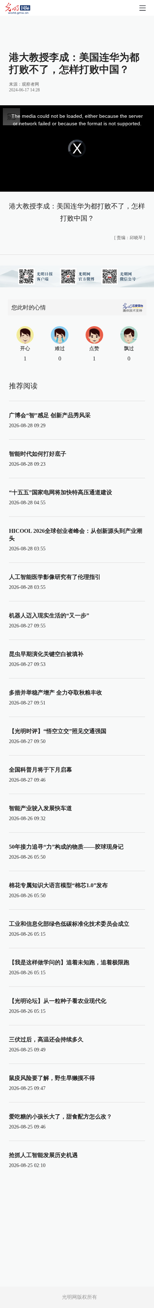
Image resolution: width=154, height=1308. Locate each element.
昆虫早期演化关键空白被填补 (46, 654)
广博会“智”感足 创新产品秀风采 (50, 415)
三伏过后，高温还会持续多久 (46, 1039)
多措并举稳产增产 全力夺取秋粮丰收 (55, 693)
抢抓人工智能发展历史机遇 (43, 1155)
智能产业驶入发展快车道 (40, 808)
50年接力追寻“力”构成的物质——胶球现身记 (66, 847)
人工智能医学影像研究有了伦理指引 (55, 577)
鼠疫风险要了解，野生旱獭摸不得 (52, 1078)
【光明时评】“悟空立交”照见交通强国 (57, 731)
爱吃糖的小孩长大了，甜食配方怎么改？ (60, 1116)
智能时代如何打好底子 (37, 454)
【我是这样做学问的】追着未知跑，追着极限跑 (69, 962)
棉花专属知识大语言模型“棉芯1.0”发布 (58, 885)
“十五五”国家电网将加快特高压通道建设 (60, 492)
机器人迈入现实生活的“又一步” (49, 615)
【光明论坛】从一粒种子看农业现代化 (57, 1001)
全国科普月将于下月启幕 (40, 770)
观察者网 (30, 84)
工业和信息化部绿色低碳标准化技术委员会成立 (69, 924)
